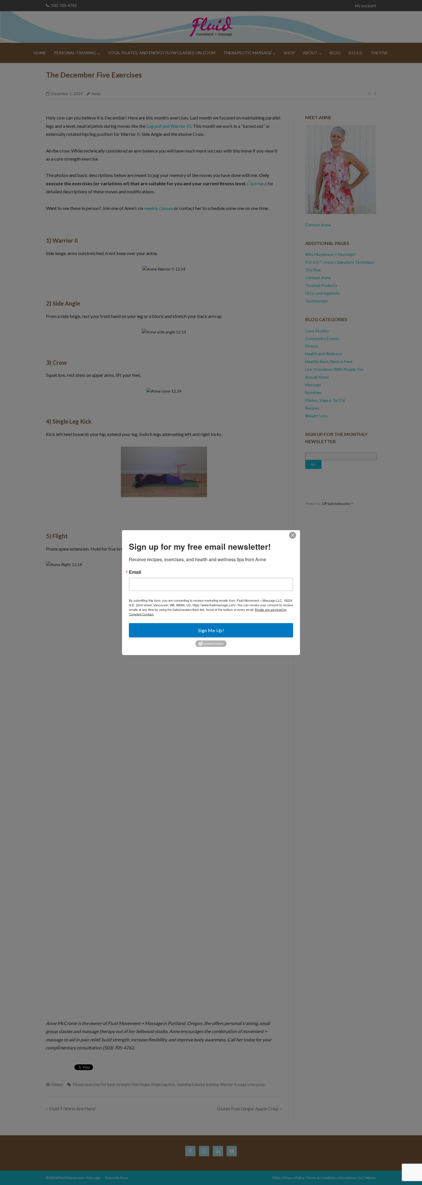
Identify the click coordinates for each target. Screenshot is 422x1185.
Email (135, 572)
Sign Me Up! (211, 630)
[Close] (292, 535)
